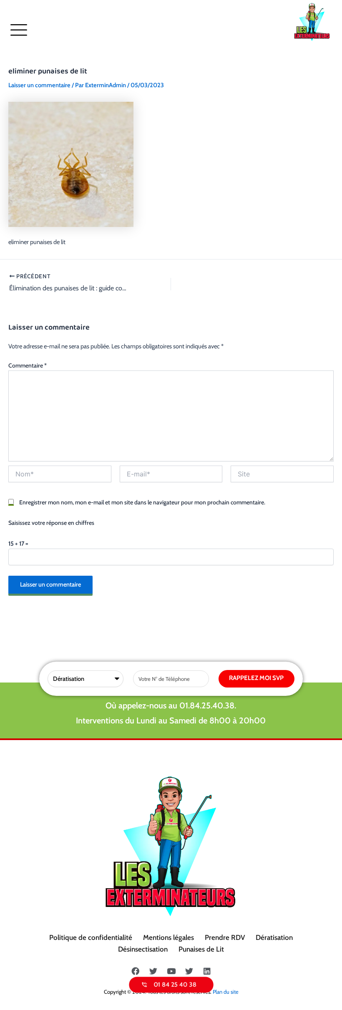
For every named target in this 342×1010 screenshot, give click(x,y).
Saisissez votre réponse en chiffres (51, 522)
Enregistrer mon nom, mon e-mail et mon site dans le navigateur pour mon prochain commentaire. (142, 502)
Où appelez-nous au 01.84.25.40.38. (171, 705)
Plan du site (226, 991)
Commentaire (27, 365)
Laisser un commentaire (39, 85)
